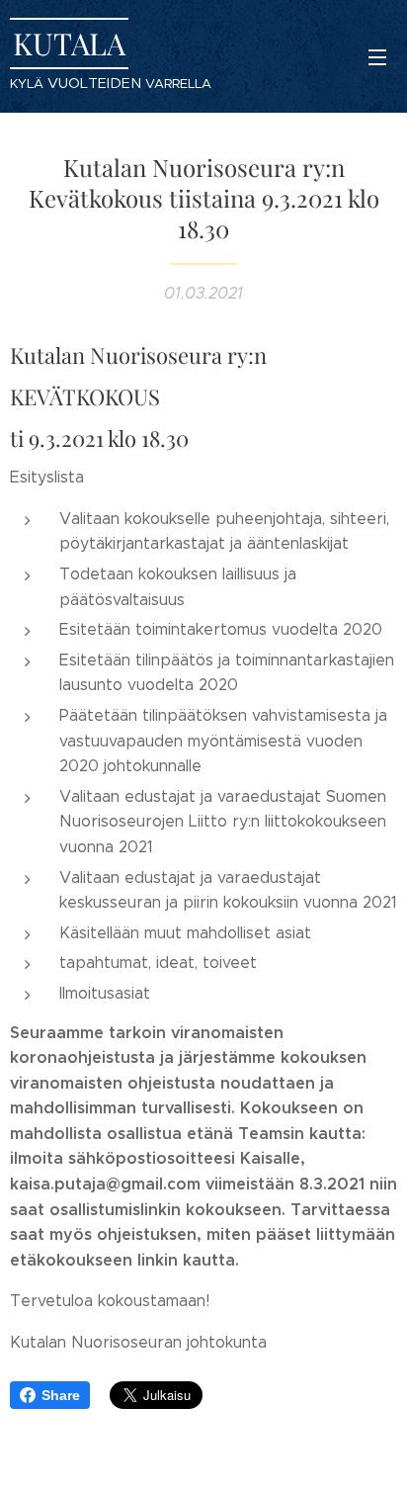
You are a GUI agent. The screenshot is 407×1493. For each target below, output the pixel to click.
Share (60, 1395)
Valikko (377, 56)
